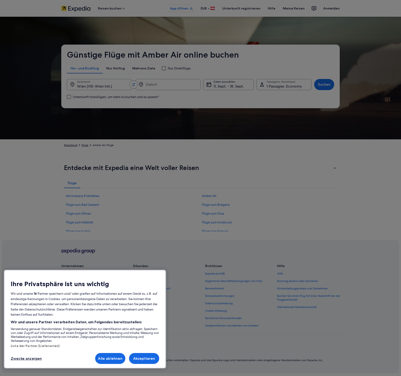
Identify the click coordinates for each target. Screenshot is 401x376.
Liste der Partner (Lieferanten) (35, 346)
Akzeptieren (144, 358)
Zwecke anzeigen (26, 358)
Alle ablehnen (110, 358)
